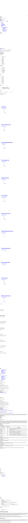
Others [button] (0, 446)
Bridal (3, 68)
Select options (4, 108)
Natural (3, 58)
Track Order (4, 28)
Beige (2, 76)
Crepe (3, 62)
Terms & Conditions (5, 29)
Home (2, 22)
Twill (2, 60)
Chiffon (3, 61)
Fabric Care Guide (5, 30)
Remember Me (2, 472)
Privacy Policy (3, 370)
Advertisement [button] (1, 443)
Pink (2, 82)
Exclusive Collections (3, 25)
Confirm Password (3, 504)
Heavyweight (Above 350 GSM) (5, 88)
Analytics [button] (1, 441)
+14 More (5, 219)
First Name (2, 499)
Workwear (3, 72)
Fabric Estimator (3, 373)
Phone (0, 391)
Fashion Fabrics (3, 24)
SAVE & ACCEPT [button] (2, 448)
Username (2, 502)
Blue (2, 77)
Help (1, 26)
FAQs (2, 372)
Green (3, 79)
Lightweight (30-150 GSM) (5, 87)
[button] (14, 374)
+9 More (5, 130)
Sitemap (12, 410)
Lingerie (3, 71)
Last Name (2, 500)
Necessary (2, 424)
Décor (3, 69)
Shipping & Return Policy (5, 27)
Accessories (3, 67)
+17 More (5, 112)
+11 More (5, 183)
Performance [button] (1, 438)
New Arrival (2, 23)
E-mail (2, 503)
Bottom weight (3, 56)
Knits (2, 57)
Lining (3, 63)
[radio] (4, 109)
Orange (3, 81)
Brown (3, 78)
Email (1, 390)
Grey (2, 80)
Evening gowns (4, 70)
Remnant (3, 59)
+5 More (5, 301)
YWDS (10, 410)
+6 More (5, 201)
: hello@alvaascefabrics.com (4, 386)
